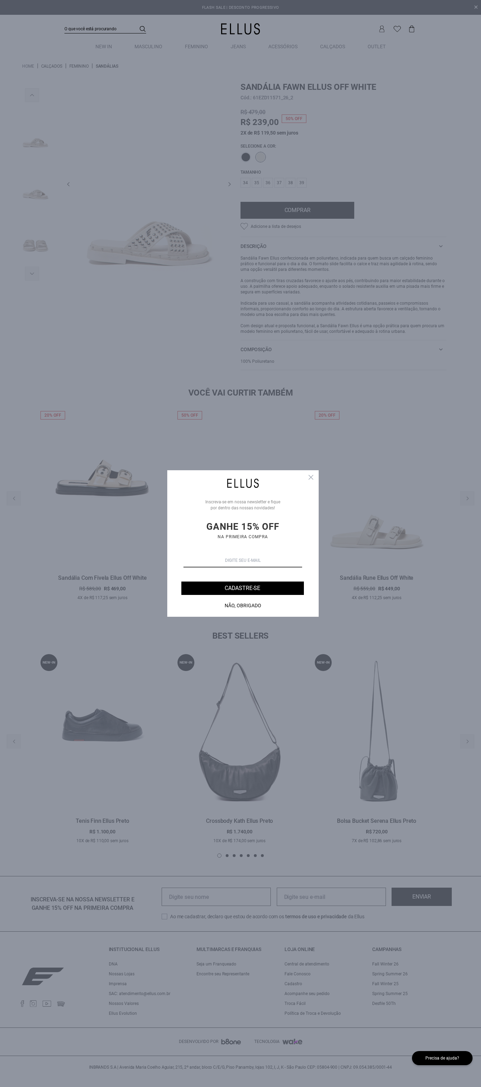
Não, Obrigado (243, 605)
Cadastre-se (242, 588)
